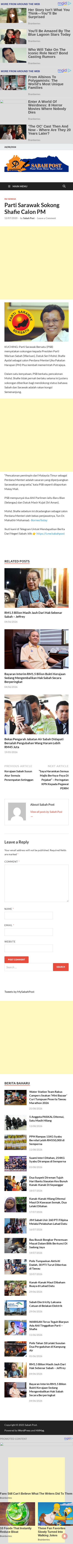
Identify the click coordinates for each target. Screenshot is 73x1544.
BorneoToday (39, 520)
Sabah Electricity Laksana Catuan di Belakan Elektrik (45, 1303)
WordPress (24, 1430)
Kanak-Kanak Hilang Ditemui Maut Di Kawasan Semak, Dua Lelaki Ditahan (48, 1202)
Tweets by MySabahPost (19, 991)
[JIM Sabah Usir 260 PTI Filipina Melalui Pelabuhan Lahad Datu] (15, 1220)
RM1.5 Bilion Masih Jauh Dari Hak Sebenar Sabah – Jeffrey (47, 1366)
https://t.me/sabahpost (50, 533)
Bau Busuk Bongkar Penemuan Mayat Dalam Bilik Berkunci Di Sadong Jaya (48, 1243)
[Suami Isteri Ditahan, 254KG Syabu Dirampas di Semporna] (15, 1158)
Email (9, 925)
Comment (12, 861)
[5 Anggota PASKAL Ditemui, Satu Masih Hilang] (15, 1117)
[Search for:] (36, 967)
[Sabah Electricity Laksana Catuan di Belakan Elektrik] (15, 1302)
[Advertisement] (36, 263)
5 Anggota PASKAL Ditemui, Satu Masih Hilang (46, 1118)
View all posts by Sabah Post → (46, 814)
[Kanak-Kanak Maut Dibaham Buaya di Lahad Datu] (15, 1282)
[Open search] (64, 186)
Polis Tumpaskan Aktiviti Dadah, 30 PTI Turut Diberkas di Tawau (47, 1264)
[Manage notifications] (65, 1536)
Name (9, 908)
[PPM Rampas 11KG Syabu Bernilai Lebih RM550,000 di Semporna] (15, 1136)
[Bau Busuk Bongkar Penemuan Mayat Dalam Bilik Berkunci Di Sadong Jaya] (15, 1240)
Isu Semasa (10, 199)
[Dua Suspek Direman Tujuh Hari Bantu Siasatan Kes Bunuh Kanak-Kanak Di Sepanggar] (15, 1177)
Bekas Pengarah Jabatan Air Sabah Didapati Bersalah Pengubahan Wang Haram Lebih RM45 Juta (34, 743)
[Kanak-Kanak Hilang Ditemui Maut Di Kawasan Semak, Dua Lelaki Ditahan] (15, 1199)
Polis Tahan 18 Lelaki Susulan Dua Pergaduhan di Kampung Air (47, 1346)
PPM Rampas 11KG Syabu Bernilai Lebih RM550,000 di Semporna (46, 1140)
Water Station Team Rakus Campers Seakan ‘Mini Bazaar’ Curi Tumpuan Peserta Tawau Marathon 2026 (48, 1097)
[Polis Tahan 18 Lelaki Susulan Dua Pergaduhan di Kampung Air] (15, 1343)
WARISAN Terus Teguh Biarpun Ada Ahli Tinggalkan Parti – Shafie (49, 1325)
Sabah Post (29, 218)
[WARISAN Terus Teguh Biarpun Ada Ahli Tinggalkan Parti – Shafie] (15, 1322)
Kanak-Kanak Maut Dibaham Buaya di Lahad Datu (47, 1284)
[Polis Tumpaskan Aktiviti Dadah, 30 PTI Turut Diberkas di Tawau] (15, 1261)
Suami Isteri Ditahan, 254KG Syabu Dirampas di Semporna (47, 1159)
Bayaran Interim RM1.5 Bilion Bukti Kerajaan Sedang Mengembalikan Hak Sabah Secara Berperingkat (35, 678)
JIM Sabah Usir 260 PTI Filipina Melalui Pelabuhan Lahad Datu (48, 1221)
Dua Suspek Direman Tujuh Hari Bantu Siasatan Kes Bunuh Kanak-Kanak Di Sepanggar (48, 1181)
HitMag (40, 1430)
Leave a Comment (46, 218)
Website (10, 941)
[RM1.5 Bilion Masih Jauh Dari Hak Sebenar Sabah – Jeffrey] (36, 589)
